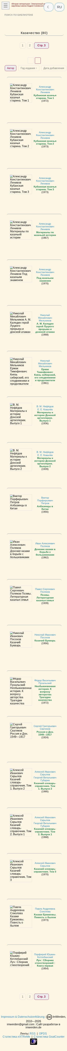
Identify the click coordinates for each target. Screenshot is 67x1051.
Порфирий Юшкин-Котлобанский (45, 960)
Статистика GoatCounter (49, 1036)
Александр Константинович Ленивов (45, 92)
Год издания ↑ (29, 68)
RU (59, 7)
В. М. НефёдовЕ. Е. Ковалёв (45, 413)
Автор (10, 68)
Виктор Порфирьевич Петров (45, 503)
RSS (33, 1033)
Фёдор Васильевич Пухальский (45, 690)
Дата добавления (53, 68)
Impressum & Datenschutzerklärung (22, 1016)
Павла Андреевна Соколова (45, 912)
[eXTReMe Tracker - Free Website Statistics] (33, 1043)
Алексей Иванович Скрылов (45, 867)
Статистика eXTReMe (16, 1036)
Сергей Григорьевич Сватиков (45, 730)
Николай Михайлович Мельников (45, 323)
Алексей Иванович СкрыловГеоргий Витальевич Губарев (45, 780)
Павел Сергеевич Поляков (45, 595)
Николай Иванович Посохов (45, 637)
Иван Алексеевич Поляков (45, 549)
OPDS (43, 1033)
